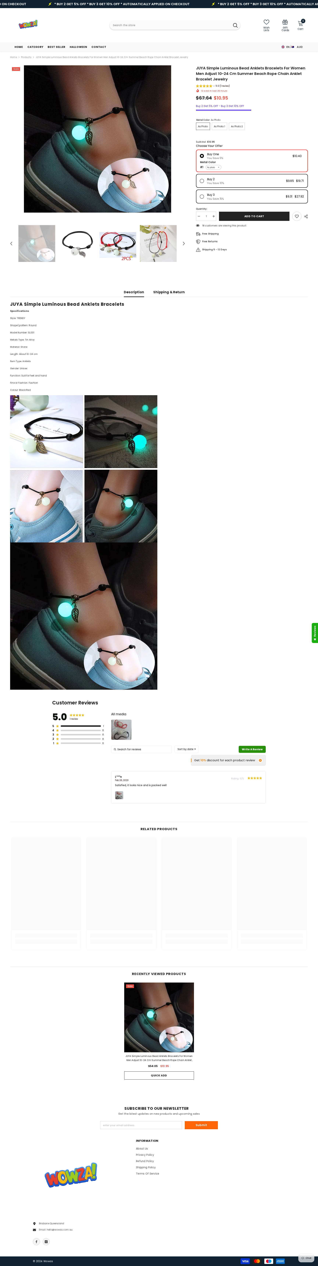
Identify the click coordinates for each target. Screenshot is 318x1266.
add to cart (254, 216)
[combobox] (170, 25)
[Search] (175, 25)
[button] (11, 243)
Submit (201, 1125)
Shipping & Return (169, 292)
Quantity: (201, 208)
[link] (285, 25)
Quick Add (159, 1075)
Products (26, 57)
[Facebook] (36, 1241)
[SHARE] (304, 216)
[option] (97, 139)
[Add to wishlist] (296, 216)
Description (134, 292)
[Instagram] (46, 1241)
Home (13, 57)
